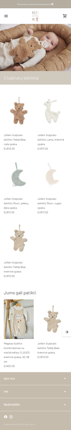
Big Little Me (30, 424)
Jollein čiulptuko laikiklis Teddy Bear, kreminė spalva (15, 267)
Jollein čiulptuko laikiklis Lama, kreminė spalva (50, 139)
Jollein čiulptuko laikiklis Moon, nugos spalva (49, 203)
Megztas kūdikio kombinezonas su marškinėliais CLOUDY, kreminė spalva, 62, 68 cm (17, 352)
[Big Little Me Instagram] (11, 417)
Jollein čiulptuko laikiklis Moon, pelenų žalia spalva (16, 203)
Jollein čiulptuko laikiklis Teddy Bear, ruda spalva (15, 139)
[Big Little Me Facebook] (6, 417)
